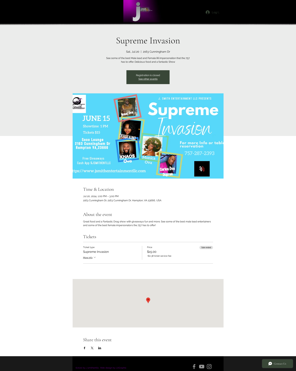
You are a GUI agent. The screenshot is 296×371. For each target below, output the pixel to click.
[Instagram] (209, 366)
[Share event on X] (92, 348)
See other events (148, 78)
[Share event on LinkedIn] (99, 348)
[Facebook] (194, 366)
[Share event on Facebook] (84, 348)
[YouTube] (201, 366)
